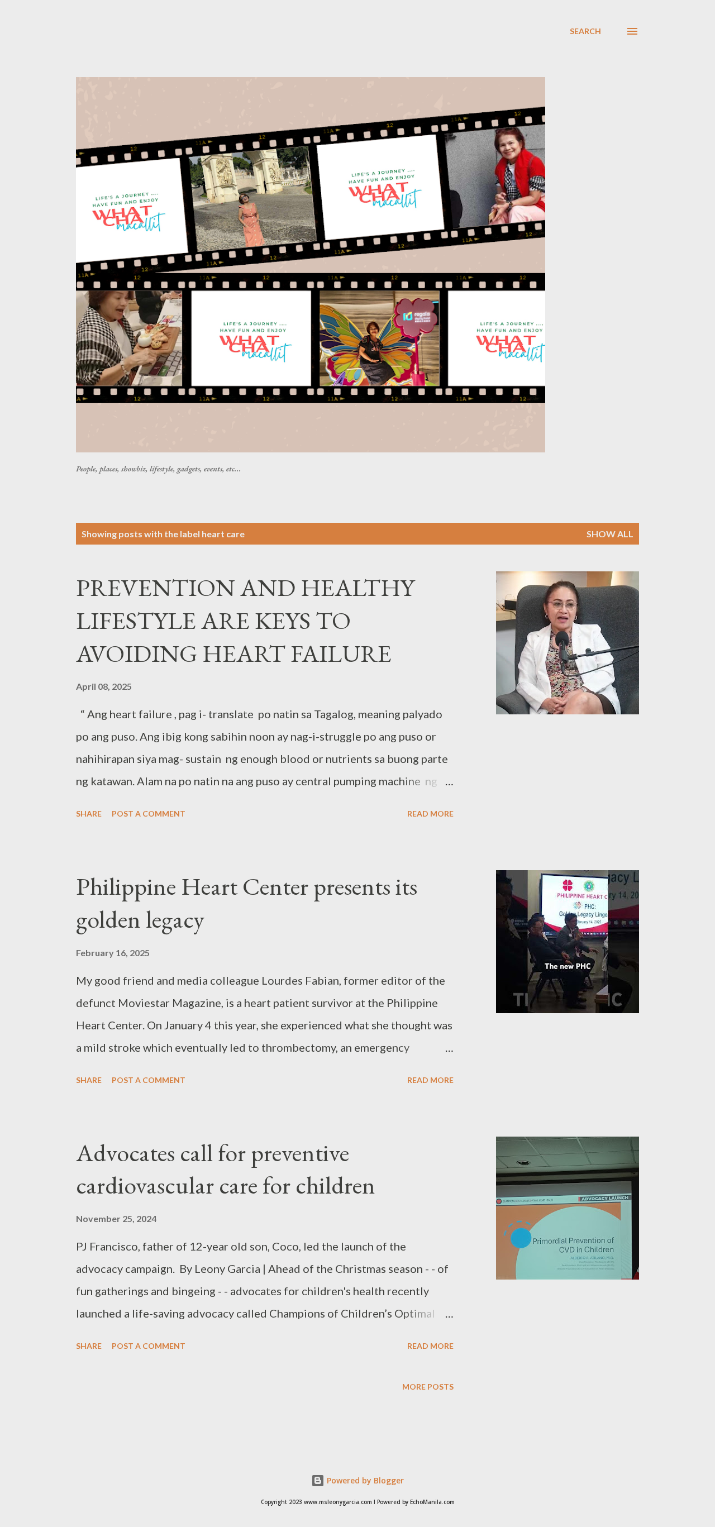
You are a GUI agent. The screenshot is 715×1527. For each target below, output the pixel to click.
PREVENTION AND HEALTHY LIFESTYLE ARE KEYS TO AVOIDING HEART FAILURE (245, 620)
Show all (610, 533)
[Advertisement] (347, 50)
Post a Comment (148, 813)
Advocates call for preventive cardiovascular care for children (225, 1169)
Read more (430, 813)
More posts (428, 1386)
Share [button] (89, 813)
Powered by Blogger (364, 1480)
